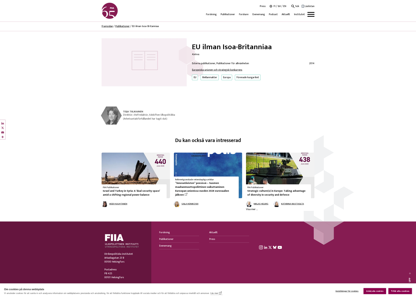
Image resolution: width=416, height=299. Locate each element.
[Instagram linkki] (261, 247)
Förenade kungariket (247, 77)
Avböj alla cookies (375, 291)
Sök (297, 6)
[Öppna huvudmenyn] (310, 14)
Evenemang (258, 14)
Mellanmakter (209, 77)
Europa (227, 77)
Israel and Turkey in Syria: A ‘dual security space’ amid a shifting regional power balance (131, 193)
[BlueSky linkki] (274, 247)
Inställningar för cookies (347, 291)
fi (274, 6)
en (284, 6)
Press (263, 6)
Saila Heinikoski (190, 204)
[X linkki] (270, 247)
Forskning (211, 14)
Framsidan (107, 26)
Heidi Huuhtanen (118, 204)
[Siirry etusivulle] (117, 11)
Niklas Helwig (261, 204)
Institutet (299, 14)
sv (279, 6)
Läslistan (309, 6)
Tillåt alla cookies (400, 291)
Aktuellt (286, 14)
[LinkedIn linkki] (265, 247)
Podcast (273, 14)
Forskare (243, 14)
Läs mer (214, 293)
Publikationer (228, 14)
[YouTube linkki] (280, 247)
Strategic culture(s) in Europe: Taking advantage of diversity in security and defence (276, 193)
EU (195, 77)
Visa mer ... (252, 209)
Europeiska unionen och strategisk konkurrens (217, 70)
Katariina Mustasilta (292, 204)
